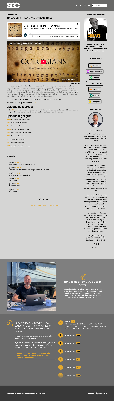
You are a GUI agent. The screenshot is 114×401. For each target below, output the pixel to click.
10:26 (8, 139)
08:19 (9, 136)
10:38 (8, 143)
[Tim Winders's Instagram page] (96, 244)
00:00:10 (17, 178)
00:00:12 (17, 184)
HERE (34, 103)
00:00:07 (18, 173)
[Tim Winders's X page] (94, 244)
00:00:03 (18, 168)
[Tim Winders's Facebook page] (92, 244)
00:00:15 (17, 189)
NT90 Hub (13, 110)
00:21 (8, 123)
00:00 (9, 119)
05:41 (8, 133)
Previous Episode (54, 205)
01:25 (8, 126)
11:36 (8, 146)
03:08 (9, 129)
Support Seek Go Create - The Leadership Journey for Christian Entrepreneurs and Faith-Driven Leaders (33, 355)
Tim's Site (96, 247)
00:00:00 (18, 162)
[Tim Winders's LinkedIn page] (98, 244)
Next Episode (31, 205)
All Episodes (42, 205)
